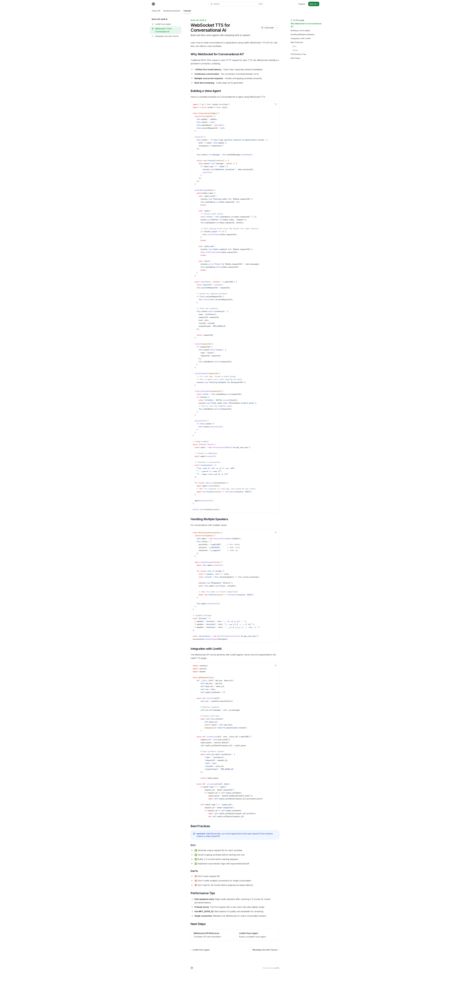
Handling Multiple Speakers (303, 34)
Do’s (294, 46)
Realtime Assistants (171, 11)
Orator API (156, 11)
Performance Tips (298, 54)
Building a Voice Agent (300, 30)
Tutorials (187, 11)
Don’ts (295, 50)
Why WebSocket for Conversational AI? (306, 25)
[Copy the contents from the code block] (275, 104)
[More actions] (277, 28)
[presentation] (235, 307)
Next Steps (295, 58)
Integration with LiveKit (301, 38)
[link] (212, 935)
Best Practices (297, 42)
